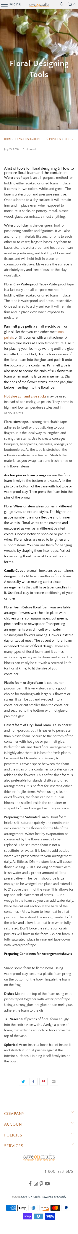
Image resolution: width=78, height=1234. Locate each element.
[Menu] (2, 4)
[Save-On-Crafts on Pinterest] (41, 1183)
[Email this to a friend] (54, 1081)
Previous (55, 139)
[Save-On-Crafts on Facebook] (30, 1183)
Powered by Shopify (54, 1196)
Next (68, 139)
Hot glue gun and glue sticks (25, 396)
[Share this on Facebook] (33, 1081)
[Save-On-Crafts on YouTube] (47, 1183)
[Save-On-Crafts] (39, 4)
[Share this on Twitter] (23, 1081)
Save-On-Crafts (31, 1196)
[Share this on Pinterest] (43, 1081)
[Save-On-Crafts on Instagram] (36, 1183)
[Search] (62, 4)
